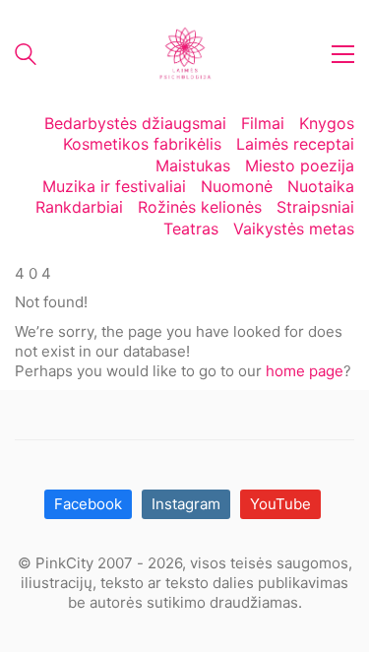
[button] (343, 54)
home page (304, 370)
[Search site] (25, 56)
